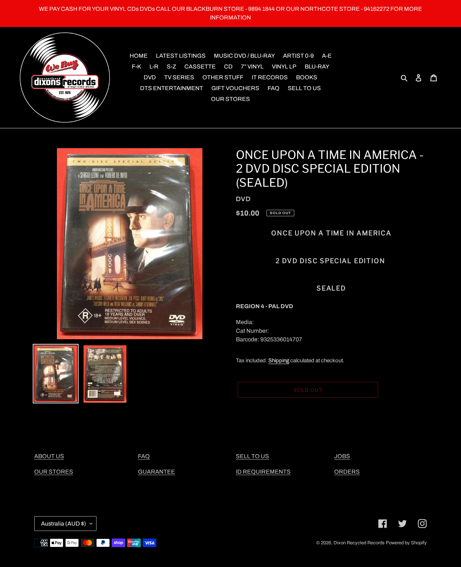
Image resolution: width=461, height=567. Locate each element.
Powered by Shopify (406, 542)
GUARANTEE (156, 472)
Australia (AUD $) (63, 524)
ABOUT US (49, 456)
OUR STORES (53, 472)
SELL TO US (252, 456)
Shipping (278, 360)
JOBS (342, 456)
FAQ (144, 456)
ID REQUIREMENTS (263, 472)
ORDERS (347, 472)
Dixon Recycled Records (359, 542)
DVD (243, 199)
